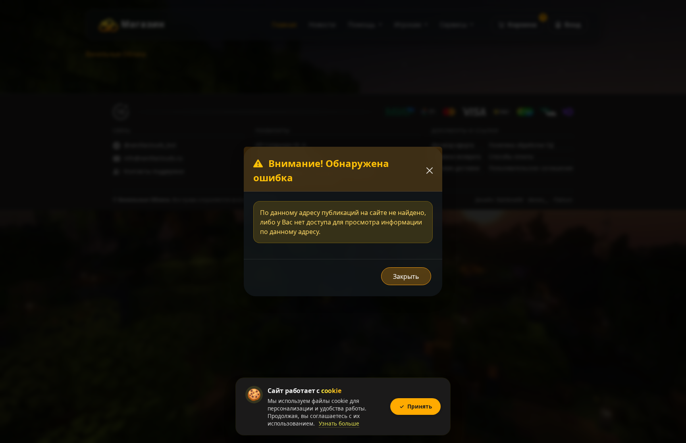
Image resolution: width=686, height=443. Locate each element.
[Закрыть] (430, 170)
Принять (415, 406)
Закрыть (406, 276)
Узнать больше (339, 423)
